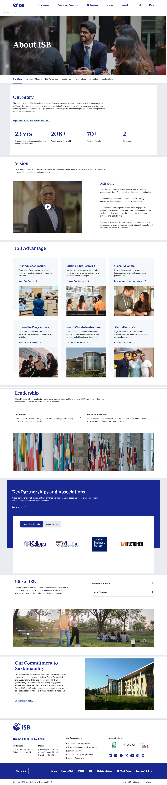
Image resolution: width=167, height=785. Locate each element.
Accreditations (52, 524)
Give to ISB (21, 771)
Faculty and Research (68, 5)
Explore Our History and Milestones (29, 120)
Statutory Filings (104, 771)
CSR (90, 771)
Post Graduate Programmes (78, 743)
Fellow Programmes (75, 751)
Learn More (17, 507)
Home (6, 13)
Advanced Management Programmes (82, 747)
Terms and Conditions (129, 782)
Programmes (43, 5)
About (125, 5)
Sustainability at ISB (24, 701)
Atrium (54, 771)
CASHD (80, 771)
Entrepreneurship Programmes (79, 754)
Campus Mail (67, 771)
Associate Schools (32, 524)
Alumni (110, 5)
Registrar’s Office (144, 771)
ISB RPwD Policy (124, 771)
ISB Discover (92, 5)
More (151, 5)
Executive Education (75, 758)
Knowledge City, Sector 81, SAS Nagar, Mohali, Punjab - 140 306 (48, 752)
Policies (148, 782)
